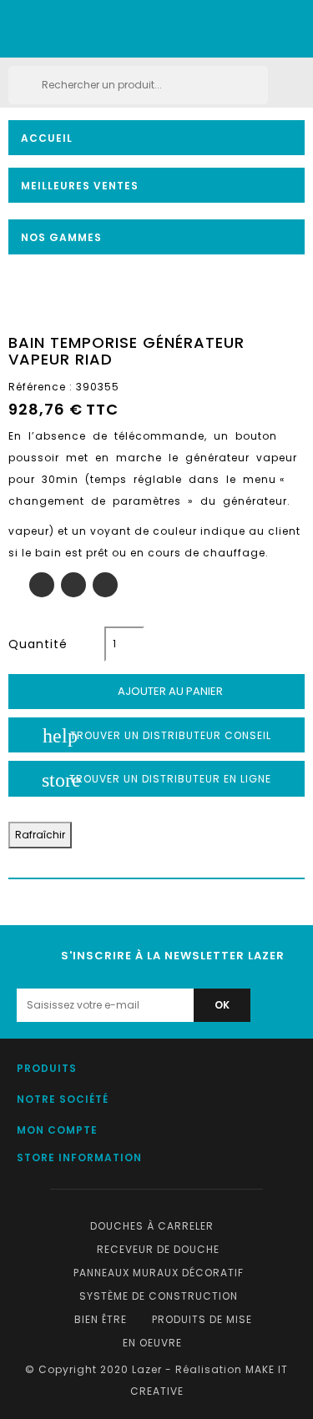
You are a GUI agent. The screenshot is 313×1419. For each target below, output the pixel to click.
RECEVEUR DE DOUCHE (158, 1249)
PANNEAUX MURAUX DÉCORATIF (158, 1273)
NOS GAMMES (61, 237)
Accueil (47, 138)
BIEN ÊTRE (100, 1319)
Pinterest (105, 584)
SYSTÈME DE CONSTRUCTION (158, 1296)
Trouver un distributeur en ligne (156, 780)
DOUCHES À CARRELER (152, 1226)
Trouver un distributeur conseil (157, 736)
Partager (41, 584)
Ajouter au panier (158, 691)
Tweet (73, 584)
